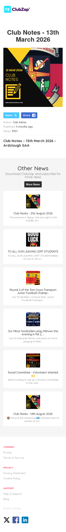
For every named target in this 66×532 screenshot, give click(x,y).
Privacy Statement (14, 473)
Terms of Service (13, 457)
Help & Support (12, 493)
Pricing (7, 452)
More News (33, 184)
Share (26, 115)
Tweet (8, 115)
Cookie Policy (11, 478)
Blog (6, 499)
